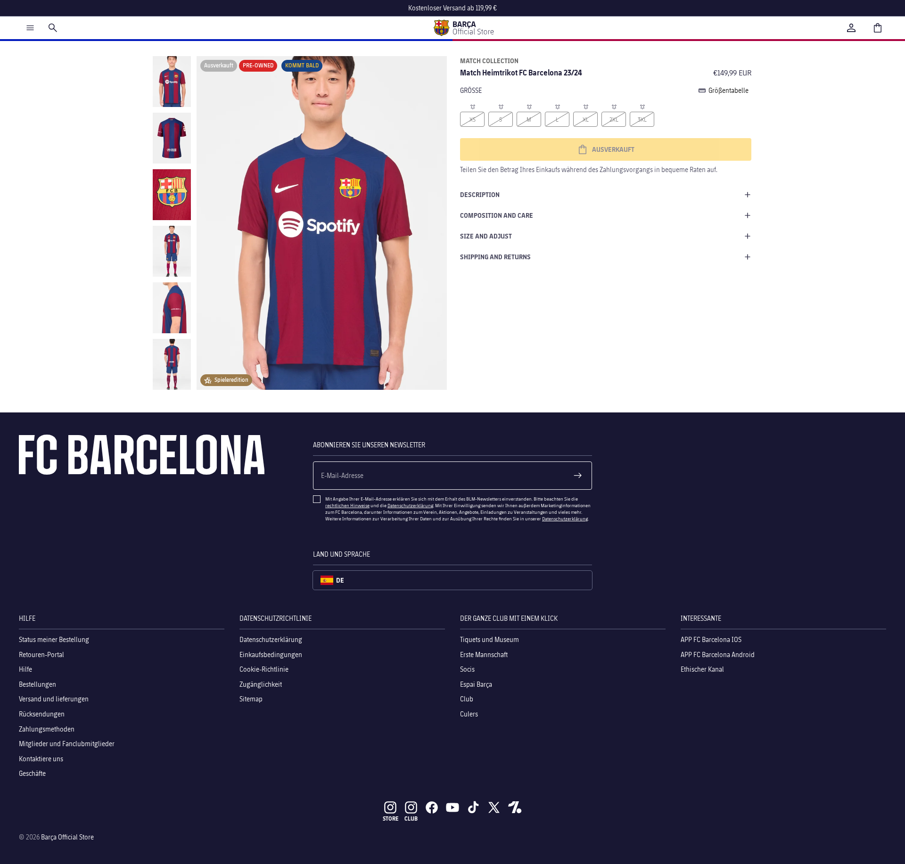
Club (466, 699)
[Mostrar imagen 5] (172, 307)
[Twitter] (494, 807)
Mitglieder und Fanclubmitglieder (67, 744)
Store (390, 818)
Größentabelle (728, 90)
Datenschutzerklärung (410, 505)
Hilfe (25, 669)
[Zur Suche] (52, 27)
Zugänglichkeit (260, 684)
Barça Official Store (67, 837)
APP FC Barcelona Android (718, 654)
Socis (467, 669)
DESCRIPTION (480, 194)
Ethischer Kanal (702, 669)
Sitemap (251, 699)
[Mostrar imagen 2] (172, 138)
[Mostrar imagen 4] (172, 251)
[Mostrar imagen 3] (172, 194)
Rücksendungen (42, 714)
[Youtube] (452, 807)
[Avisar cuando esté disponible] (472, 106)
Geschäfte (32, 773)
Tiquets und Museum (489, 639)
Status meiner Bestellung (54, 639)
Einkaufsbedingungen (270, 654)
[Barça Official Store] (463, 27)
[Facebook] (431, 807)
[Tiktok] (473, 807)
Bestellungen (37, 684)
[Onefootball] (514, 807)
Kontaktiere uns (41, 759)
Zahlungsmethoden (46, 729)
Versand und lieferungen (54, 699)
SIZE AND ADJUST (486, 236)
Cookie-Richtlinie (263, 669)
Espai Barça (476, 684)
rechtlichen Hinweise (347, 505)
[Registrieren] (578, 475)
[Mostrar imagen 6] (172, 364)
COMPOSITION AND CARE (496, 215)
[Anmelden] (851, 27)
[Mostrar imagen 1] (172, 81)
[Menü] (30, 27)
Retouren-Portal (41, 654)
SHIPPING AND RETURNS (495, 257)
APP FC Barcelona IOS (711, 639)
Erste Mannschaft (484, 654)
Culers (469, 714)
